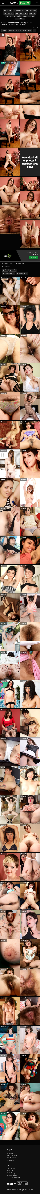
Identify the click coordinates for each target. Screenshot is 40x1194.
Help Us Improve (12, 1155)
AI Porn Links (8, 10)
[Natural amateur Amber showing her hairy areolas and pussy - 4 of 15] (10, 90)
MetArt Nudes (17, 16)
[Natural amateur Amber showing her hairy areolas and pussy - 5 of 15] (30, 97)
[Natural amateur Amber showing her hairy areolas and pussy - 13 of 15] (30, 205)
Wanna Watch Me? (28, 16)
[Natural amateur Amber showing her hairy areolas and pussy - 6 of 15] (30, 112)
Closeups (11, 30)
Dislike (14, 270)
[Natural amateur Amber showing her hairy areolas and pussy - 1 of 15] (10, 46)
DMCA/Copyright (12, 1175)
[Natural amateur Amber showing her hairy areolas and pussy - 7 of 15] (10, 112)
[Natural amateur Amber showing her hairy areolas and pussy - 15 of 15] (30, 234)
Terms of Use (11, 1168)
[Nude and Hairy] (20, 3)
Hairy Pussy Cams (19, 10)
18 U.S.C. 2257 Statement (14, 1177)
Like (6, 270)
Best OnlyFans (20, 19)
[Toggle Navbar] (3, 3)
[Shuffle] (34, 28)
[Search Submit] (37, 2)
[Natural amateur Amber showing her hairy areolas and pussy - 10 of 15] (10, 162)
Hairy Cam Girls (8, 13)
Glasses (18, 30)
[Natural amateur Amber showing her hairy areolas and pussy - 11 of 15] (30, 184)
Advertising (10, 1160)
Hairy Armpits (27, 30)
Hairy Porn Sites (31, 10)
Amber (4, 30)
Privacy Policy (11, 1170)
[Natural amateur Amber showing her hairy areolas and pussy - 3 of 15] (30, 75)
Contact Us (10, 1153)
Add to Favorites (9, 273)
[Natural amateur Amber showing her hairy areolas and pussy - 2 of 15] (30, 46)
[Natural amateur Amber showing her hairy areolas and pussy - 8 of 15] (30, 133)
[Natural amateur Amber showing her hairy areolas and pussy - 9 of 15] (10, 133)
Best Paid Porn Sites (21, 13)
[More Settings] (37, 28)
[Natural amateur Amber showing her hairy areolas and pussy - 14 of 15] (10, 219)
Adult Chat (32, 13)
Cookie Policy (11, 1173)
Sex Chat (8, 16)
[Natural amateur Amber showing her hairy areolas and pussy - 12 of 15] (10, 191)
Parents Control (11, 1158)
